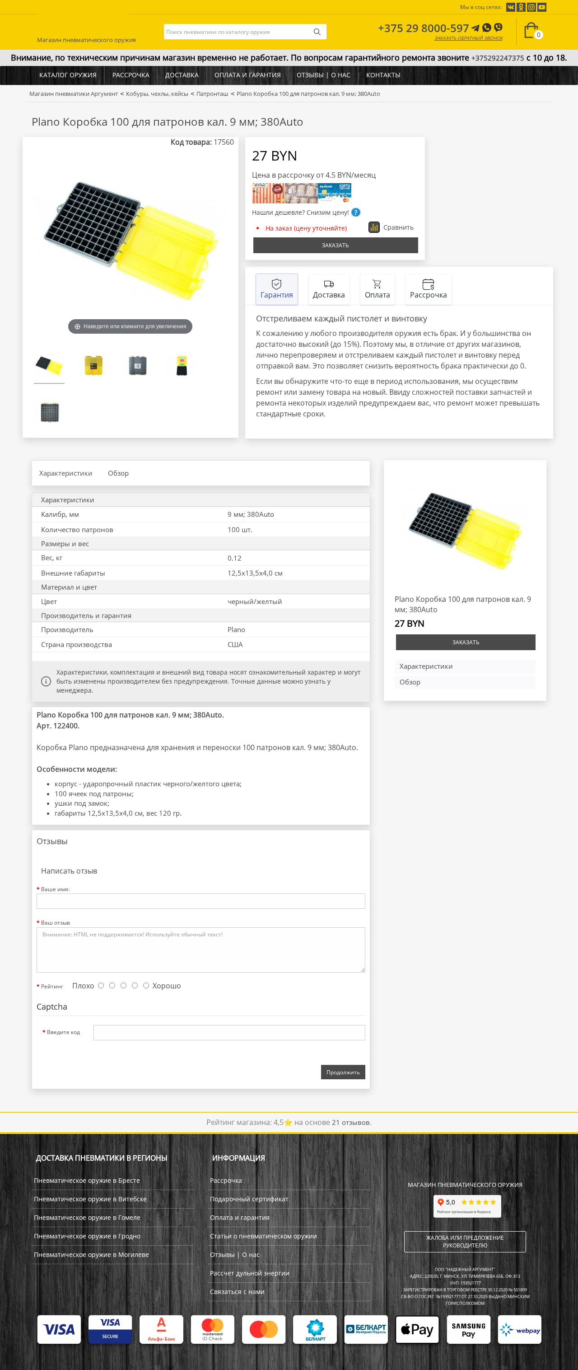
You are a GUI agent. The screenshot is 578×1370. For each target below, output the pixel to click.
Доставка (182, 75)
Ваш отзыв (55, 922)
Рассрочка (130, 75)
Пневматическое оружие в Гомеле (87, 1217)
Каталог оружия (68, 75)
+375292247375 (497, 57)
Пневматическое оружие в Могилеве (91, 1254)
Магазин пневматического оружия (86, 38)
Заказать (335, 245)
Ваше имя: (55, 889)
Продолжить (343, 1072)
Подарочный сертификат (249, 1199)
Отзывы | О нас (323, 75)
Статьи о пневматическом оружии (263, 1236)
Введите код (63, 1032)
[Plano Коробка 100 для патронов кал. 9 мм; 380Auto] (49, 367)
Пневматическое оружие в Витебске (90, 1199)
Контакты (383, 75)
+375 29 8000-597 (423, 27)
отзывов (351, 1122)
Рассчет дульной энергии (249, 1273)
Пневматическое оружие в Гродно (87, 1236)
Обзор (118, 472)
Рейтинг (52, 986)
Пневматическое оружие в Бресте (87, 1180)
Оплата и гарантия (247, 75)
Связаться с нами (237, 1291)
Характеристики (66, 472)
